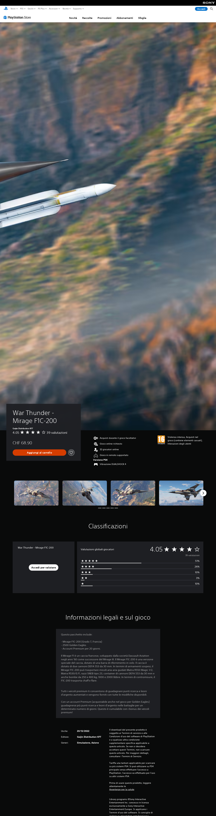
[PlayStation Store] (18, 17)
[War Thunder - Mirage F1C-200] (36, 493)
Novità (66, 8)
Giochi (30, 8)
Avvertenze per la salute (121, 789)
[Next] (203, 493)
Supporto (77, 8)
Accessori (53, 8)
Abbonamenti (125, 17)
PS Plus (41, 8)
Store (13, 8)
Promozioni (104, 17)
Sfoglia (142, 17)
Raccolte (87, 17)
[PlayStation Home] (6, 9)
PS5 (21, 8)
